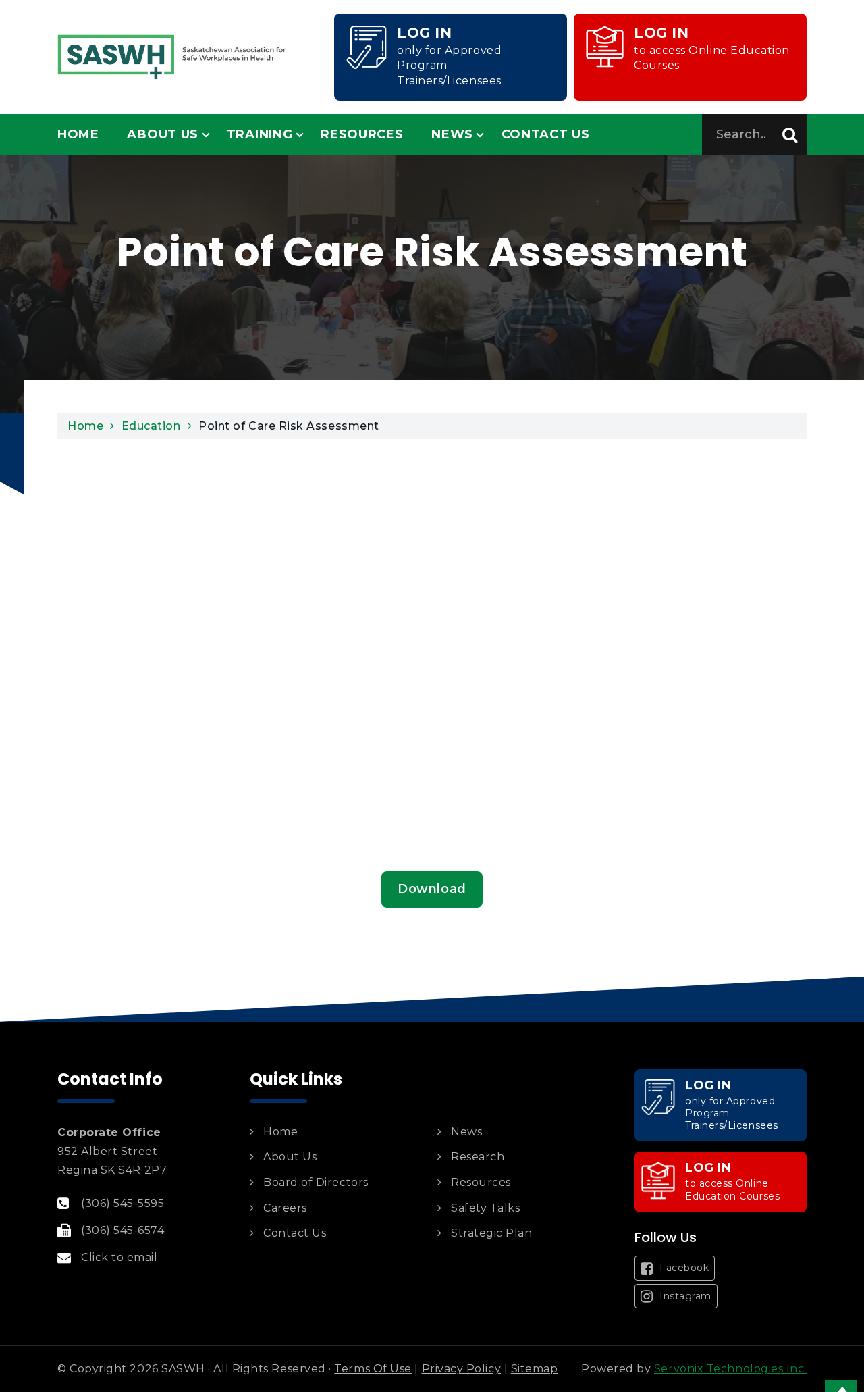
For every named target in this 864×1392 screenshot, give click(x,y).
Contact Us (546, 134)
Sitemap (534, 1368)
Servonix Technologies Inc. (730, 1368)
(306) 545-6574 (123, 1230)
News (452, 134)
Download (432, 888)
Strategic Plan (492, 1233)
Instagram (684, 1296)
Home (78, 134)
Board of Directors (316, 1182)
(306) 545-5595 (123, 1203)
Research (477, 1156)
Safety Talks (485, 1208)
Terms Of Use (372, 1368)
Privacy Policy (462, 1368)
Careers (285, 1208)
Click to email (119, 1257)
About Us (162, 134)
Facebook (683, 1268)
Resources (362, 134)
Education (151, 425)
